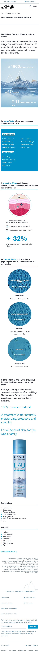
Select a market (33, 645)
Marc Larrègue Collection (9, 614)
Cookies (30, 650)
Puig (36, 650)
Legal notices (12, 650)
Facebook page (31, 597)
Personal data (22, 650)
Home (2, 13)
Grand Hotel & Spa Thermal (9, 608)
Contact (3, 650)
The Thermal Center (7, 603)
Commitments (5, 597)
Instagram (29, 603)
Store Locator (30, 1)
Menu (35, 6)
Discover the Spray (8, 552)
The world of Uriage (10, 1)
